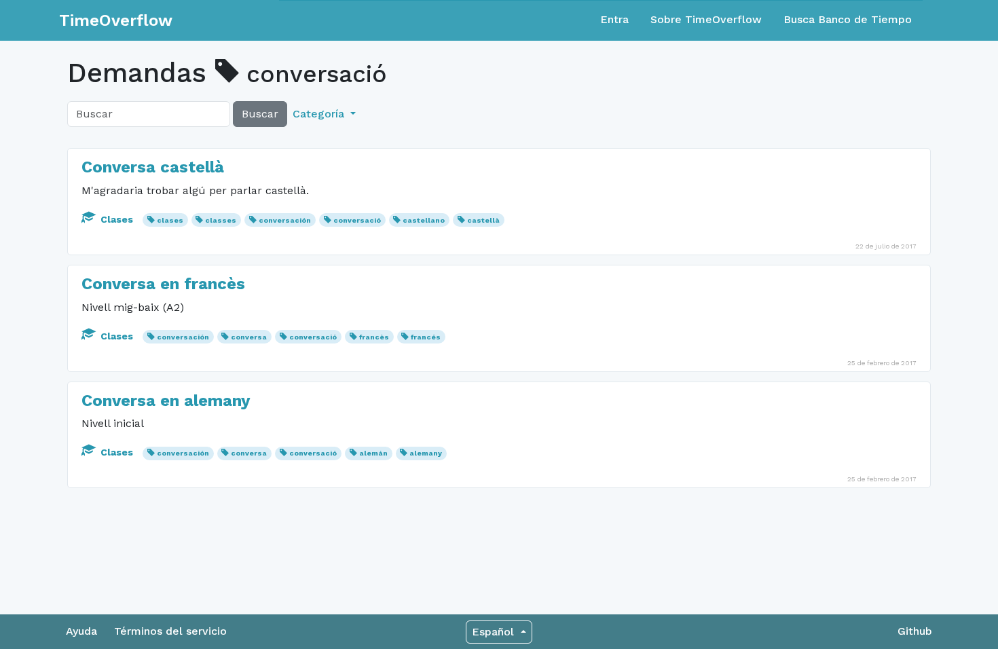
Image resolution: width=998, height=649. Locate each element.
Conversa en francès (163, 283)
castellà (483, 220)
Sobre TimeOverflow (706, 19)
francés (426, 337)
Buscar (260, 113)
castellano (424, 220)
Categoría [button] (320, 113)
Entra (614, 19)
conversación (285, 220)
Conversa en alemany (166, 400)
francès (374, 337)
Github (915, 631)
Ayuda (81, 631)
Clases (117, 219)
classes (220, 220)
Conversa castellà (152, 167)
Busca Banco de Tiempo (847, 19)
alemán (373, 453)
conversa (249, 337)
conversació (357, 220)
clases (170, 220)
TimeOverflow (115, 20)
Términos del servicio (170, 631)
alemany (425, 453)
